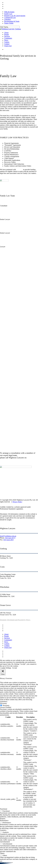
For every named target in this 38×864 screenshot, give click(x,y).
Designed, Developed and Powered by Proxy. (15, 620)
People (6, 636)
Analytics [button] (3, 830)
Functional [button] (3, 809)
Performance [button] (4, 820)
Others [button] (2, 853)
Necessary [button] (3, 703)
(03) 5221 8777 (10, 538)
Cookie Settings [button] (6, 668)
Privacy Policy (17, 502)
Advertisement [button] (5, 842)
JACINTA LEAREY (7, 215)
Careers (6, 644)
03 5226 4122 (4, 207)
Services (7, 638)
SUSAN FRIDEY (6, 201)
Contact (6, 645)
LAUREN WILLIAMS (8, 229)
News (6, 642)
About (6, 634)
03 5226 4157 (4, 235)
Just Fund (19, 169)
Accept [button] (14, 668)
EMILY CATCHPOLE (8, 242)
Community (8, 640)
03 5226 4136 (4, 221)
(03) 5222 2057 (8, 540)
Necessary (6, 705)
